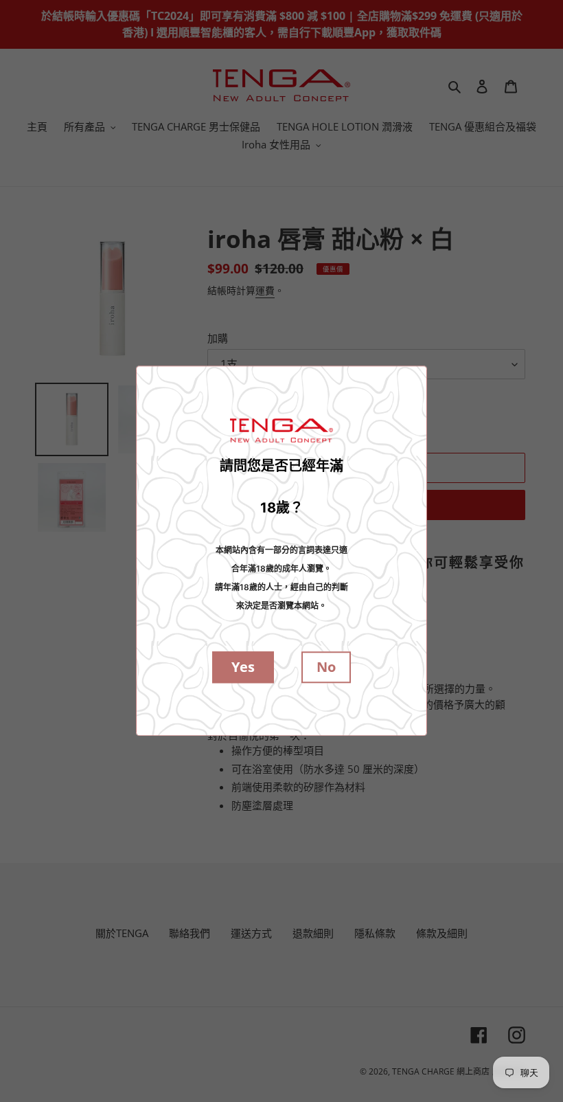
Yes (243, 667)
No (326, 667)
